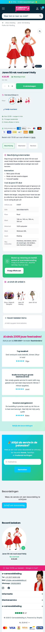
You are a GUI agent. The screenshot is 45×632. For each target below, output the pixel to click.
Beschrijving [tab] (8, 146)
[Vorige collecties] (6, 286)
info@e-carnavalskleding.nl (16, 580)
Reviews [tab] (33, 146)
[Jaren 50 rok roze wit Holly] (27, 100)
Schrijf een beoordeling (14, 505)
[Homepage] (2, 23)
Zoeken (40, 16)
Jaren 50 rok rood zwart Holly (14, 554)
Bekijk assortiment (3, 9)
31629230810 (16, 583)
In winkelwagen (29, 86)
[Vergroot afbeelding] (40, 31)
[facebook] (9, 588)
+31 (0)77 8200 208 (12, 577)
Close (22, 594)
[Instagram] (3, 588)
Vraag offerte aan (14, 271)
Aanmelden (22, 469)
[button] (12, 86)
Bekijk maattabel (11, 109)
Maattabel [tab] (21, 146)
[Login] (37, 8)
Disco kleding (10, 23)
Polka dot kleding (8, 25)
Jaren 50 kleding (23, 23)
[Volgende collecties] (6, 308)
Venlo (33, 137)
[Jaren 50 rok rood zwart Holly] (12, 100)
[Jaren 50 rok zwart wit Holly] (20, 100)
